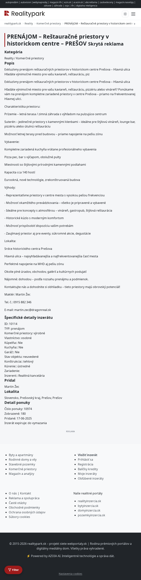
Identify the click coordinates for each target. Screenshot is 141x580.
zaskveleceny (106, 2)
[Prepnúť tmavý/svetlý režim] (125, 14)
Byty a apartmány (21, 455)
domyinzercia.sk (89, 510)
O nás (13, 493)
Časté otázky (17, 503)
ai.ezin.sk (78, 2)
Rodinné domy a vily (23, 459)
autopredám (12, 2)
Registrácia (85, 464)
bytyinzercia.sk (88, 506)
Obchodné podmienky (24, 507)
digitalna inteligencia (86, 5)
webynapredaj (40, 2)
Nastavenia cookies (70, 573)
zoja (67, 5)
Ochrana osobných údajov (27, 512)
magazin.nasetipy (125, 2)
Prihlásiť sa (85, 459)
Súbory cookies (19, 517)
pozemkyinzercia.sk (91, 515)
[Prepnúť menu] (133, 14)
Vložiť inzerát (87, 455)
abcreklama (91, 2)
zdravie (47, 5)
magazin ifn (56, 2)
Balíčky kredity (88, 469)
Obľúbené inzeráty (91, 478)
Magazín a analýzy (21, 474)
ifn (72, 5)
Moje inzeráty (87, 474)
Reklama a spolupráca (24, 498)
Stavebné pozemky (22, 464)
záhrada (58, 5)
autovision (26, 2)
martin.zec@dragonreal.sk (32, 310)
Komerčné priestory (23, 469)
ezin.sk (67, 2)
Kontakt (25, 493)
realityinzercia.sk (89, 501)
